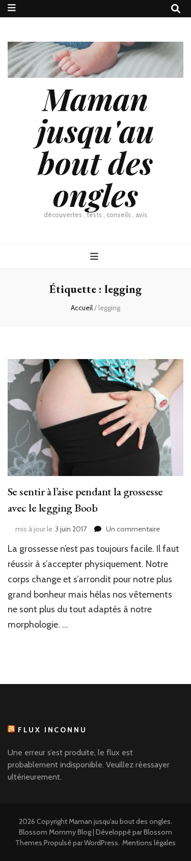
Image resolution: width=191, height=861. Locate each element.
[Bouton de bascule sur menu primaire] (95, 256)
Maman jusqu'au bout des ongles (95, 146)
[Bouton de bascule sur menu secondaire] (12, 8)
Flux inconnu (52, 729)
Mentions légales (149, 842)
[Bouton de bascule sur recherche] (175, 9)
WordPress (101, 842)
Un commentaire (133, 528)
